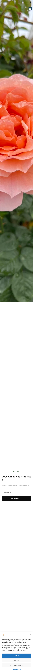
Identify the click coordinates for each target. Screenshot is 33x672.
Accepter (16, 655)
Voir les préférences (16, 665)
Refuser (16, 660)
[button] (30, 635)
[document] (16, 336)
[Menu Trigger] (30, 8)
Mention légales (17, 669)
